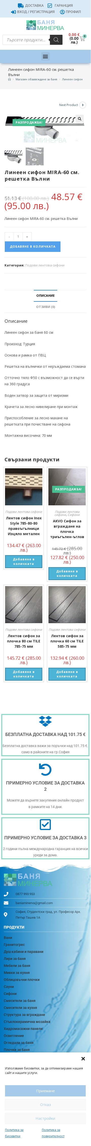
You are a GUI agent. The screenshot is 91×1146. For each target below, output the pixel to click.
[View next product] (82, 105)
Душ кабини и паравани (23, 952)
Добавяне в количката (32, 246)
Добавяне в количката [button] (24, 561)
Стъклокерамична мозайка (27, 1022)
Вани (8, 938)
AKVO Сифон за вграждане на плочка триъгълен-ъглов (67, 529)
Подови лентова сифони (45, 265)
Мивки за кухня (17, 973)
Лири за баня (15, 959)
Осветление (14, 1036)
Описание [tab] (45, 295)
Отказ (45, 1104)
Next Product (68, 105)
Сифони (74, 515)
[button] (83, 1058)
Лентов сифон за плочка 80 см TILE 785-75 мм (23, 641)
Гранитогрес (14, 945)
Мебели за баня (17, 966)
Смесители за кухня (20, 1008)
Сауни (9, 987)
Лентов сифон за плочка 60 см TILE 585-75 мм (67, 641)
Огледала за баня (19, 1043)
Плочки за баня (17, 1050)
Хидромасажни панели (23, 1029)
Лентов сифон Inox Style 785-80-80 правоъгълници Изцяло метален (24, 526)
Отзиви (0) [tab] (45, 307)
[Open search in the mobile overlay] (33, 40)
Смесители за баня (20, 1001)
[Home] (9, 79)
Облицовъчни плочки (22, 980)
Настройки (45, 1118)
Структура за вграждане (24, 1015)
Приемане (45, 1090)
